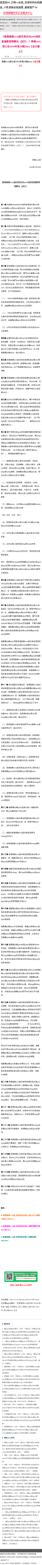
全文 (15, 1310)
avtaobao (3, 1563)
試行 (20, 1307)
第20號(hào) (8, 1310)
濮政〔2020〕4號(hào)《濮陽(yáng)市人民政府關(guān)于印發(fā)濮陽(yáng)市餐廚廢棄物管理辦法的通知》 (20, 1458)
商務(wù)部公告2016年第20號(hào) (17, 61)
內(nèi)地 (37, 1303)
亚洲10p (34, 1563)
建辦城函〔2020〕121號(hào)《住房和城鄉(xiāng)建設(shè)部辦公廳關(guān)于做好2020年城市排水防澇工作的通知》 (21, 1370)
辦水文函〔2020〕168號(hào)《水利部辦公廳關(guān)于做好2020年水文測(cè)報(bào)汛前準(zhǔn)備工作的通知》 (21, 1408)
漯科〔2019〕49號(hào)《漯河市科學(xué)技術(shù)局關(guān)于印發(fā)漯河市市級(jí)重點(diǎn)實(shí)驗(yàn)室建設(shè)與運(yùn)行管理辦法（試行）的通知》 (21, 1477)
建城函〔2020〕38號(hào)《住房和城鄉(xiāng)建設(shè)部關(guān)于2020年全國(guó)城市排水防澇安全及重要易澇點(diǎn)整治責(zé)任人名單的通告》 (21, 1379)
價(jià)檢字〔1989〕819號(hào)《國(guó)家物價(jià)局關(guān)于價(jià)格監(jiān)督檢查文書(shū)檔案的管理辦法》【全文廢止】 (20, 1540)
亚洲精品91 (27, 1563)
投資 (3, 1307)
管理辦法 (13, 1307)
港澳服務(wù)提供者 (25, 1303)
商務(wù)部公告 (29, 1307)
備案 (7, 1307)
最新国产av (19, 1563)
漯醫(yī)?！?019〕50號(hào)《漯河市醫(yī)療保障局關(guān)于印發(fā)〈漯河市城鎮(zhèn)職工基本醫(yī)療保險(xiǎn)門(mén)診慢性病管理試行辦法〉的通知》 (21, 1487)
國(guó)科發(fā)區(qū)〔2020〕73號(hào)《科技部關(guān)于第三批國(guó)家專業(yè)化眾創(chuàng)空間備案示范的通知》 (21, 1506)
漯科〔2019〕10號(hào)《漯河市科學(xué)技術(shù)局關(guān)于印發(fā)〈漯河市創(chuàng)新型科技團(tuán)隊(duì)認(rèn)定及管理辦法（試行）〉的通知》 (20, 1468)
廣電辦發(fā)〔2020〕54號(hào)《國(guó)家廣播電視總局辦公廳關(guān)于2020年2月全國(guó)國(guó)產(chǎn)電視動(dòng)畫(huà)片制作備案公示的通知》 (21, 1430)
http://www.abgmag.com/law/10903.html (24, 1299)
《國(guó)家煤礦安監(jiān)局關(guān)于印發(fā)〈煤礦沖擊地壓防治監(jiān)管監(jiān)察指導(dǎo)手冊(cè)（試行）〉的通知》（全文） (21, 1515)
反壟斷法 (4, 1147)
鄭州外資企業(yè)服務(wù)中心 (27, 19)
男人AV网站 (10, 1563)
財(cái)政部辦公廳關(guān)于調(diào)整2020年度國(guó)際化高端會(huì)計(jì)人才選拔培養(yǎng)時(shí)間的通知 (21, 1389)
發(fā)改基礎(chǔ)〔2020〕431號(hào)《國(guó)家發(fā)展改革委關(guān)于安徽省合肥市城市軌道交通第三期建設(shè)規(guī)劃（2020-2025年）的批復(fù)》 (21, 1398)
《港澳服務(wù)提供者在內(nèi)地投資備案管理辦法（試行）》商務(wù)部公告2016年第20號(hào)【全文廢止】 (20, 26)
